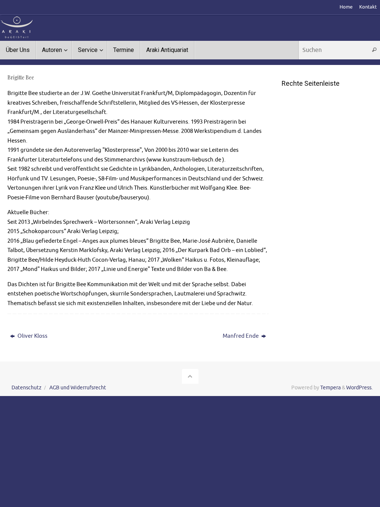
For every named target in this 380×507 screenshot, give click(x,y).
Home (346, 7)
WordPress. (359, 388)
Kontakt (368, 7)
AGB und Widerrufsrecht (77, 388)
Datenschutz (27, 388)
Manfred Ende (241, 336)
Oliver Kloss (32, 336)
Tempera (330, 388)
